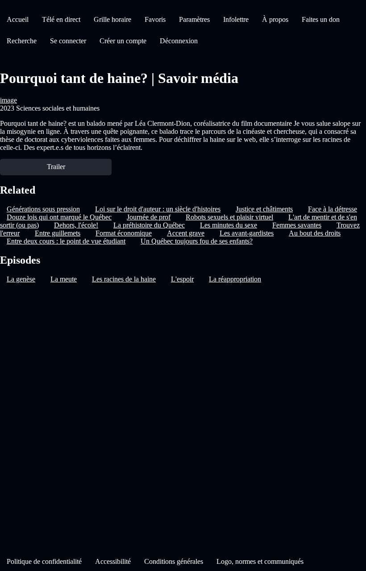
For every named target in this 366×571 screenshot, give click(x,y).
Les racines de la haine (124, 279)
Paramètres (194, 19)
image (8, 100)
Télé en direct (61, 19)
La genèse (21, 279)
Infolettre (236, 19)
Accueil (18, 19)
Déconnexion (179, 41)
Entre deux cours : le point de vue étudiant (66, 241)
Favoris (155, 19)
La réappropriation (235, 279)
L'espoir (182, 279)
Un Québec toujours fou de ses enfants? (197, 241)
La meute (63, 279)
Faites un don (321, 19)
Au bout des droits (315, 233)
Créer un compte (123, 41)
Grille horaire (112, 19)
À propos (275, 19)
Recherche (22, 41)
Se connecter (68, 41)
